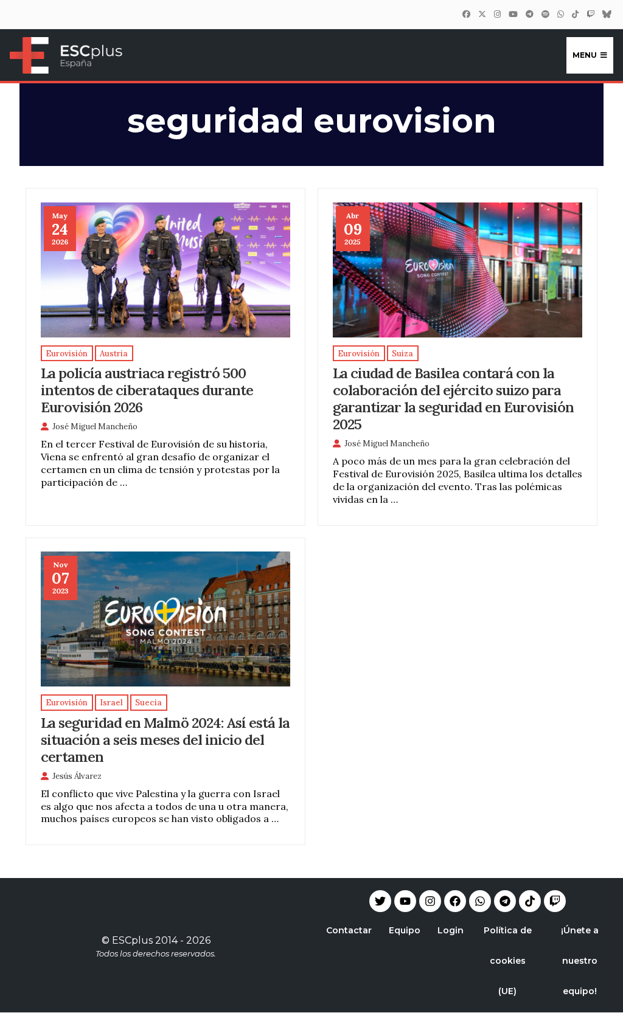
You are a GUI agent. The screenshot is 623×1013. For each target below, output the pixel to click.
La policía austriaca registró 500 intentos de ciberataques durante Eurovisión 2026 (147, 390)
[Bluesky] (606, 14)
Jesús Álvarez (77, 776)
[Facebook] (466, 14)
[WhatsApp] (560, 14)
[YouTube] (512, 14)
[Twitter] (482, 14)
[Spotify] (545, 14)
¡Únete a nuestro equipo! (580, 961)
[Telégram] (529, 14)
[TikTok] (575, 14)
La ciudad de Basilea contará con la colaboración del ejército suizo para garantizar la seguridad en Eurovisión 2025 (453, 398)
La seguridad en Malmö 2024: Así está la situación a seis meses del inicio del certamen (165, 739)
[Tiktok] (530, 901)
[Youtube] (405, 901)
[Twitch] (590, 14)
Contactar (349, 930)
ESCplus (132, 940)
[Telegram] (505, 901)
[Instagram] (497, 14)
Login (450, 930)
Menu (585, 55)
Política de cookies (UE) (508, 961)
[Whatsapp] (480, 901)
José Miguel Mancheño (94, 426)
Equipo (404, 930)
